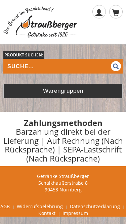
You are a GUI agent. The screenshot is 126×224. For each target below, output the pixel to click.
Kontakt (46, 213)
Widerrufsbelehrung (40, 206)
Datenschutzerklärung (95, 206)
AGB (5, 206)
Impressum (75, 213)
